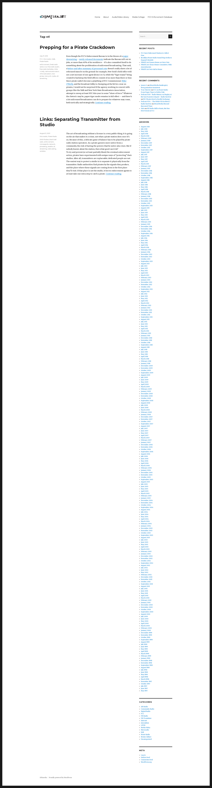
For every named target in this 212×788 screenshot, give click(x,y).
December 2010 (146, 338)
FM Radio (144, 716)
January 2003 (146, 554)
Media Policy (145, 728)
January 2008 (146, 414)
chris (142, 108)
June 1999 (144, 647)
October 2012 (145, 287)
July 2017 (144, 155)
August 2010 (145, 347)
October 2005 (146, 477)
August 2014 (145, 236)
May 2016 (144, 187)
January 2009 (146, 391)
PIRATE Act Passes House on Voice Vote (155, 62)
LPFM (143, 725)
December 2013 (146, 254)
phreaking (43, 146)
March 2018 (145, 136)
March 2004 (145, 521)
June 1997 (144, 688)
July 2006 (144, 456)
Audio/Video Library (120, 17)
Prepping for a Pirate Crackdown (77, 47)
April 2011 (144, 329)
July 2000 (144, 616)
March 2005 (145, 493)
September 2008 (147, 401)
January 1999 (145, 658)
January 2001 (145, 603)
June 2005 (144, 486)
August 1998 (145, 668)
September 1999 (147, 640)
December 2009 (147, 366)
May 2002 (144, 572)
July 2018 (144, 129)
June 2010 (144, 352)
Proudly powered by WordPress (60, 777)
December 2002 (147, 556)
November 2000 (147, 607)
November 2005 (146, 475)
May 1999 (144, 649)
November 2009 (146, 368)
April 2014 (144, 245)
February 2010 (146, 361)
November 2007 (146, 419)
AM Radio (144, 707)
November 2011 (146, 312)
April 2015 (144, 217)
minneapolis (44, 144)
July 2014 (144, 238)
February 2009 (146, 389)
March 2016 (145, 192)
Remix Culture (146, 737)
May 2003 (144, 544)
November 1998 (146, 663)
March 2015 (145, 220)
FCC (41, 59)
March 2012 (145, 303)
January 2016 (145, 196)
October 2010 (145, 343)
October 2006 (146, 449)
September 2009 (147, 373)
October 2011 (145, 315)
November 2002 (146, 558)
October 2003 (146, 533)
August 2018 (145, 127)
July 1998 (144, 670)
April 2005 (144, 491)
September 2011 (146, 317)
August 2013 (145, 264)
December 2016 (146, 171)
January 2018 (145, 141)
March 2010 (145, 359)
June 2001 (144, 591)
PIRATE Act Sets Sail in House (151, 69)
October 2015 (145, 203)
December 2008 (147, 394)
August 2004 (145, 510)
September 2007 (147, 424)
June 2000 (144, 619)
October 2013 (145, 259)
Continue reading (103, 102)
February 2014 (146, 250)
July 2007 (144, 428)
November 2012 (146, 285)
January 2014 (145, 252)
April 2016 (144, 189)
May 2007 (144, 433)
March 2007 (145, 438)
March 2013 (145, 275)
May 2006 (144, 461)
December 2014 (146, 226)
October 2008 (146, 398)
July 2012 (144, 294)
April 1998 (144, 677)
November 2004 (147, 503)
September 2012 (147, 289)
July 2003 (144, 540)
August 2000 (145, 614)
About (106, 17)
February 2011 (146, 333)
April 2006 (145, 463)
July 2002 (144, 568)
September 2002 (147, 563)
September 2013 (147, 261)
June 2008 (144, 408)
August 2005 (145, 482)
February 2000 (146, 628)
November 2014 (146, 229)
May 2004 (144, 517)
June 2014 (144, 240)
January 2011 (145, 336)
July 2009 (144, 377)
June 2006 (144, 459)
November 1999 (146, 635)
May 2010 (144, 354)
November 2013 (146, 257)
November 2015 (146, 201)
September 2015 (147, 206)
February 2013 (146, 278)
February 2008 (146, 412)
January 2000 (146, 630)
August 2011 (145, 319)
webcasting (52, 149)
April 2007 (144, 435)
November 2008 (146, 396)
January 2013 (145, 280)
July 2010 (144, 350)
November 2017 (146, 145)
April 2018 (144, 134)
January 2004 (146, 526)
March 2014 (145, 247)
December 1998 (146, 661)
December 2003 (146, 528)
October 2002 (146, 561)
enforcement (44, 64)
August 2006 (145, 454)
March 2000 (145, 626)
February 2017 (146, 166)
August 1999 (145, 642)
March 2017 (145, 164)
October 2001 (145, 582)
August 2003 (145, 538)
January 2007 (146, 442)
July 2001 (144, 589)
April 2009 (145, 384)
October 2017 (145, 148)
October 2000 (146, 609)
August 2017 (145, 152)
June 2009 (144, 380)
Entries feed (145, 757)
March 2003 (145, 549)
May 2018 (144, 131)
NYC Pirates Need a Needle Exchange (156, 99)
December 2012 (146, 282)
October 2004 (146, 505)
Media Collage (138, 17)
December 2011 (146, 310)
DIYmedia (43, 777)
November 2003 (146, 531)
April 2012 (144, 301)
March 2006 (145, 466)
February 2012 (146, 305)
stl (57, 76)
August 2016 (145, 180)
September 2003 (147, 535)
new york (48, 76)
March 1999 (145, 654)
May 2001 (144, 593)
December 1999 (146, 633)
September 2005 (147, 479)
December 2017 (146, 143)
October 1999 (145, 637)
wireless (42, 151)
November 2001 (146, 579)
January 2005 (146, 498)
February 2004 (146, 524)
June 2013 (144, 268)
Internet (144, 721)
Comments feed (147, 760)
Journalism (145, 723)
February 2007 (146, 440)
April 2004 (145, 519)
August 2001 (145, 586)
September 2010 (147, 345)
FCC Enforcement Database (160, 17)
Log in (143, 755)
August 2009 (145, 375)
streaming (43, 78)
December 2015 (146, 199)
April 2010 (144, 356)
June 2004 (144, 514)
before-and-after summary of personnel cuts (87, 68)
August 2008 (145, 403)
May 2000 (144, 621)
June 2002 (144, 570)
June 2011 (144, 324)
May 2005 (144, 489)
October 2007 (146, 421)
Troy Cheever (146, 90)
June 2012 (144, 296)
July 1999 (144, 644)
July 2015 (144, 210)
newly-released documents (91, 59)
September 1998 (147, 665)
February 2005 (146, 496)
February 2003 (146, 551)
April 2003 (144, 547)
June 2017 (144, 157)
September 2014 (147, 233)
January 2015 (145, 224)
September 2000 (147, 612)
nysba (54, 76)
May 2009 (144, 382)
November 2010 (146, 340)
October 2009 (146, 370)
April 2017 (144, 161)
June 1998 (144, 672)
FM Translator (146, 718)
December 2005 (146, 473)
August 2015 (145, 208)
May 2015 (144, 215)
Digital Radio (145, 711)
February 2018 (146, 138)
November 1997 (146, 681)
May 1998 (144, 674)
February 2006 (146, 468)
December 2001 (146, 577)
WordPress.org (146, 762)
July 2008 (144, 405)
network (52, 144)
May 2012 (144, 298)
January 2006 (146, 470)
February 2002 (146, 575)
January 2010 (145, 363)
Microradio (47, 59)
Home (97, 17)
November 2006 (146, 447)
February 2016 (146, 194)
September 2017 (146, 150)
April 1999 (144, 651)
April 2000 (145, 623)
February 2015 (146, 222)
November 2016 (146, 173)
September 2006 (147, 452)
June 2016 (144, 185)
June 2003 (144, 542)
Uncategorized (146, 739)
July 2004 (144, 512)
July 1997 (144, 686)
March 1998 (145, 679)
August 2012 (145, 291)
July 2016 (144, 182)
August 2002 (145, 565)
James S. (144, 85)
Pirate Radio (44, 61)
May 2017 (144, 159)
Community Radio (147, 709)
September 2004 (147, 507)
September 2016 (147, 178)
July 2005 (144, 484)
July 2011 (144, 322)
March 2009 (145, 387)
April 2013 (144, 273)
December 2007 (146, 417)
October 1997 (145, 684)
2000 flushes (44, 139)
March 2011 (145, 331)
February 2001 (146, 600)
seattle (50, 146)
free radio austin (53, 67)
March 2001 (145, 598)
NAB (53, 59)
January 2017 (145, 168)
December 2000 (147, 605)
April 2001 (144, 596)
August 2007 (145, 426)
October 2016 (145, 175)
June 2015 (144, 213)
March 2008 (145, 410)
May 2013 (144, 271)
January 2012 (145, 308)
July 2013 (144, 266)
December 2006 (147, 445)
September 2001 (147, 584)
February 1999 (146, 656)
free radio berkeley (47, 69)
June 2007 (144, 431)
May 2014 (144, 243)
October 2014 (145, 231)
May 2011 (144, 326)
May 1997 (144, 691)
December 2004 (147, 500)
